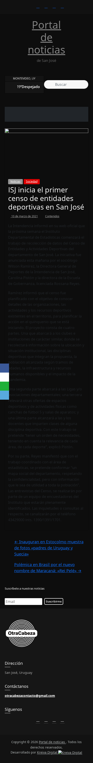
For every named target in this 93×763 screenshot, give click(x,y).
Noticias (15, 181)
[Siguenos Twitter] (46, 720)
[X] (4, 377)
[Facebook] (4, 368)
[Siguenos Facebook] (38, 720)
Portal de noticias (46, 37)
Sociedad (31, 181)
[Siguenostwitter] (46, 6)
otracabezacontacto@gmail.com (30, 695)
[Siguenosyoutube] (62, 6)
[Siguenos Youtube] (62, 720)
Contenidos (52, 216)
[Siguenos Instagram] (54, 720)
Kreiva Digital (47, 752)
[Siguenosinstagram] (54, 6)
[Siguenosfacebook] (38, 6)
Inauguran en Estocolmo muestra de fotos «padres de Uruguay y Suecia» (49, 548)
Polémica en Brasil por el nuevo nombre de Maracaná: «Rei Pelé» (47, 567)
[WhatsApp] (4, 386)
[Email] (4, 395)
